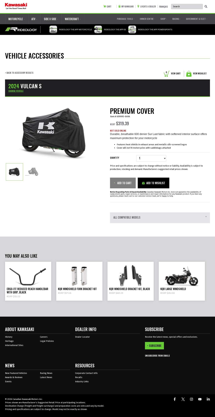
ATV (33, 19)
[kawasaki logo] (16, 6)
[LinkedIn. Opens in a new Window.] (208, 399)
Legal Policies (47, 341)
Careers (44, 337)
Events (8, 381)
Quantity (114, 157)
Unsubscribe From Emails (157, 355)
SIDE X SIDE (50, 19)
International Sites (14, 345)
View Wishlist (199, 73)
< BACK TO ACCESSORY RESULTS (19, 72)
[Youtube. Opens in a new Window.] (200, 399)
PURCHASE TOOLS (125, 18)
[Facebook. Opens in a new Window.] (174, 399)
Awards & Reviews (14, 377)
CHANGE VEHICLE (16, 90)
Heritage (9, 341)
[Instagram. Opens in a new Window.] (191, 399)
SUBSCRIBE (155, 346)
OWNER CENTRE (147, 18)
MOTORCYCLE (16, 19)
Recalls (78, 377)
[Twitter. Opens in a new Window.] (183, 399)
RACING (176, 18)
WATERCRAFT (72, 19)
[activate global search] (206, 7)
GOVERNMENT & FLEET (196, 18)
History (8, 337)
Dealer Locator (82, 337)
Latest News (46, 377)
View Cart (173, 73)
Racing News (46, 373)
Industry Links (82, 381)
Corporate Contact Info (86, 373)
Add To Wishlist (155, 183)
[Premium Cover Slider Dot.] (14, 171)
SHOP (163, 18)
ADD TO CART (124, 183)
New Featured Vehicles (16, 373)
